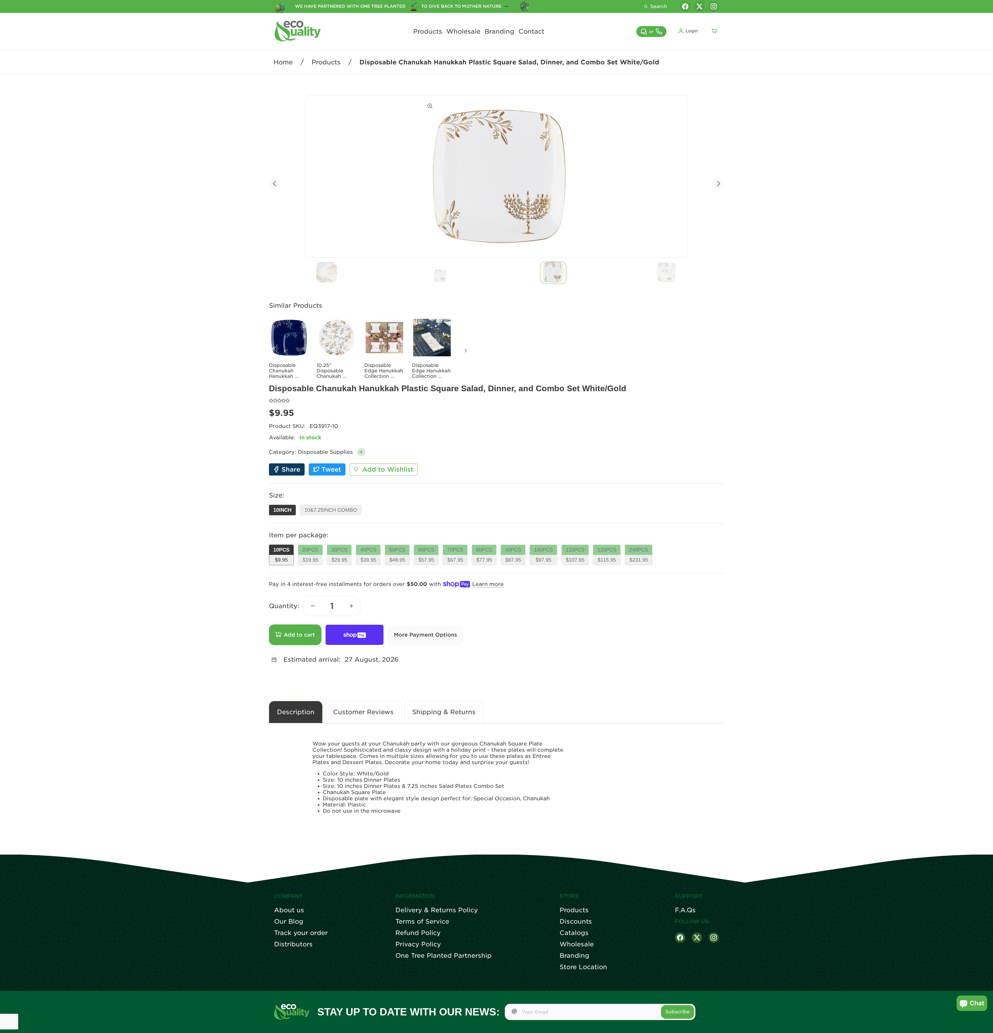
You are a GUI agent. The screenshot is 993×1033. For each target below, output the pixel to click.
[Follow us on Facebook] (685, 6)
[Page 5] (553, 273)
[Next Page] (466, 350)
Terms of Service (422, 921)
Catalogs (574, 933)
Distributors (293, 944)
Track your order (301, 933)
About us (289, 910)
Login (692, 30)
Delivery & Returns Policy (436, 910)
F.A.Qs (685, 910)
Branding (499, 31)
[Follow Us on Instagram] (714, 937)
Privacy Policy (418, 944)
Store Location (583, 967)
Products (427, 31)
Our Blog (288, 921)
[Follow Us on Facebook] (680, 937)
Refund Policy (418, 933)
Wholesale (463, 31)
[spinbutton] (332, 606)
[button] (361, 452)
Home (283, 62)
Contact (531, 31)
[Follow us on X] (699, 6)
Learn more (488, 584)
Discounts (576, 921)
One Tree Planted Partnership (443, 956)
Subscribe (677, 1011)
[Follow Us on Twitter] (697, 937)
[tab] (326, 273)
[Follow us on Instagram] (714, 6)
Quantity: (284, 606)
